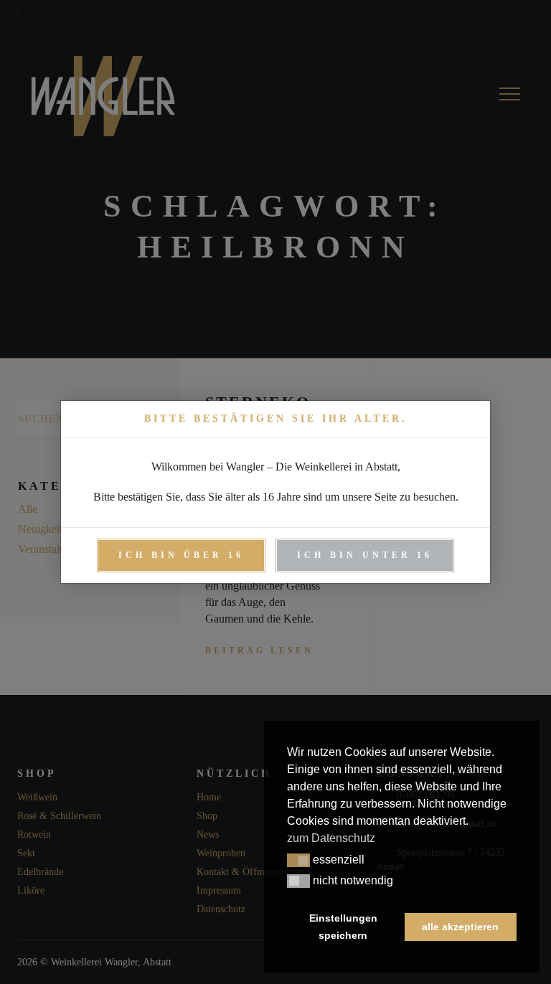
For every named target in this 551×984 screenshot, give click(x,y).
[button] (298, 860)
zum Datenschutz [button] (331, 838)
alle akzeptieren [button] (460, 926)
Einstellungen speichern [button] (343, 926)
